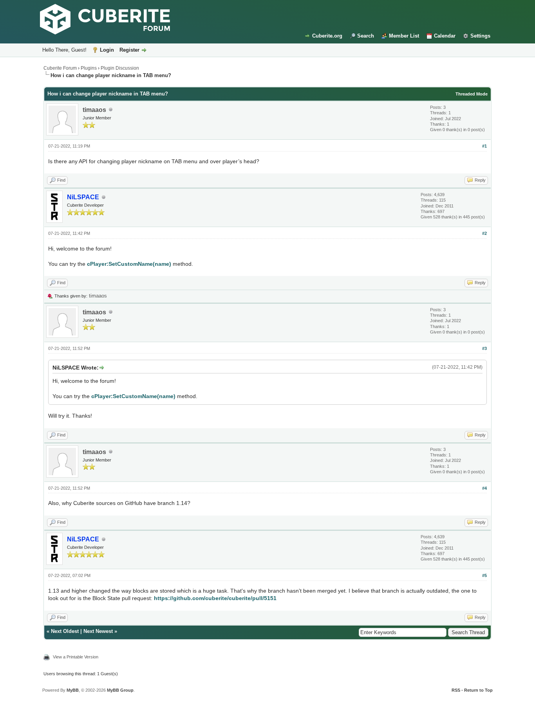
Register (129, 50)
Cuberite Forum (60, 68)
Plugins (89, 68)
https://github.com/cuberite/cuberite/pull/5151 (215, 598)
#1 (484, 146)
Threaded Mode (471, 94)
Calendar (444, 36)
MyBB (73, 690)
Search (365, 36)
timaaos (94, 109)
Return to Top (478, 690)
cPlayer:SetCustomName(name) (129, 264)
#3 (484, 348)
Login (107, 50)
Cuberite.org (327, 36)
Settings (480, 36)
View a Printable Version (75, 657)
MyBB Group (120, 690)
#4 (484, 488)
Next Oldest (65, 631)
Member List (404, 36)
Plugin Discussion (120, 68)
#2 (484, 233)
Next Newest (98, 631)
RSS (456, 690)
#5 (484, 575)
